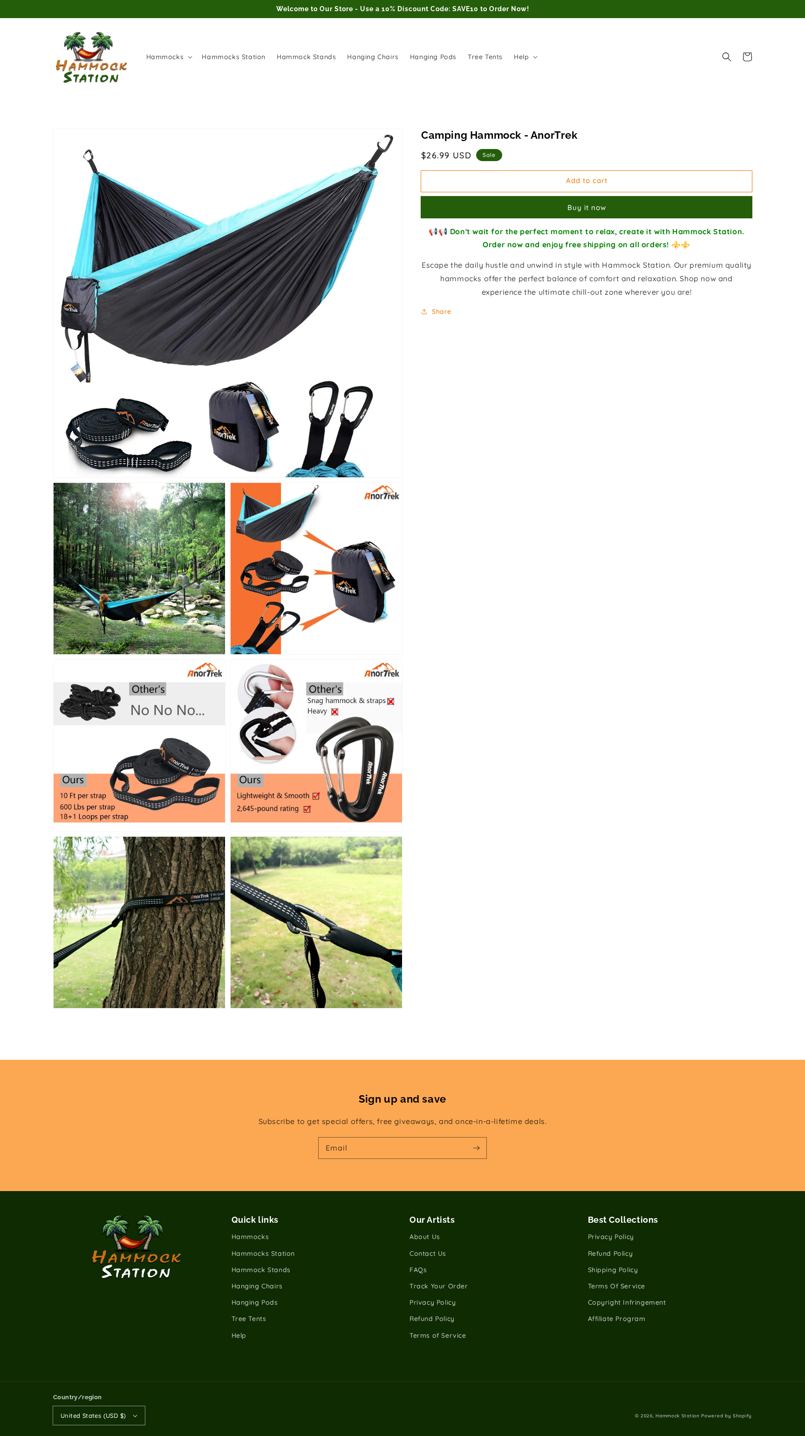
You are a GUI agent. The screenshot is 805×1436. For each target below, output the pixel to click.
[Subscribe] (476, 1148)
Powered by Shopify (726, 1416)
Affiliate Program (617, 1318)
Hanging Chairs (257, 1286)
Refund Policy (432, 1318)
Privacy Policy (432, 1302)
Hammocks (250, 1237)
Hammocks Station (263, 1253)
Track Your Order (438, 1286)
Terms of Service (437, 1335)
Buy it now (586, 207)
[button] (726, 57)
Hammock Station (677, 1416)
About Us (424, 1237)
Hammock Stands (261, 1270)
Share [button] (441, 311)
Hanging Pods (255, 1302)
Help (239, 1335)
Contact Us (427, 1253)
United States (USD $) (93, 1415)
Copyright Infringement (627, 1302)
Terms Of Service (617, 1286)
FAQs (418, 1270)
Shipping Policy (613, 1270)
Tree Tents (249, 1318)
